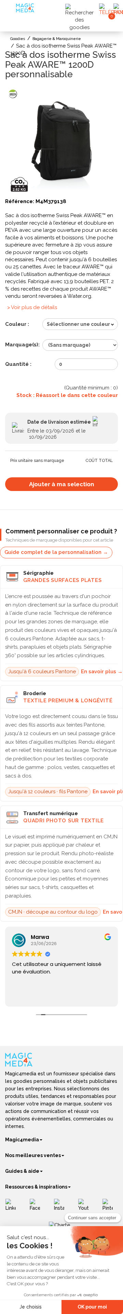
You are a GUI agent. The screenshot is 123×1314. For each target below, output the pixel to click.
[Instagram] (62, 1207)
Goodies (17, 39)
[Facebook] (37, 1207)
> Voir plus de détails (32, 307)
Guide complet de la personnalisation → (56, 552)
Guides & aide (22, 1171)
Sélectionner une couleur (78, 324)
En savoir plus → (102, 671)
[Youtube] (86, 1207)
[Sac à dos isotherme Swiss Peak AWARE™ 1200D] (61, 140)
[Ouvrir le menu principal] (11, 10)
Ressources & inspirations (36, 1187)
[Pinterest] (110, 1207)
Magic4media (22, 1139)
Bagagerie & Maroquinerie (56, 39)
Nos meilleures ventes (33, 1155)
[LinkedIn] (13, 1207)
